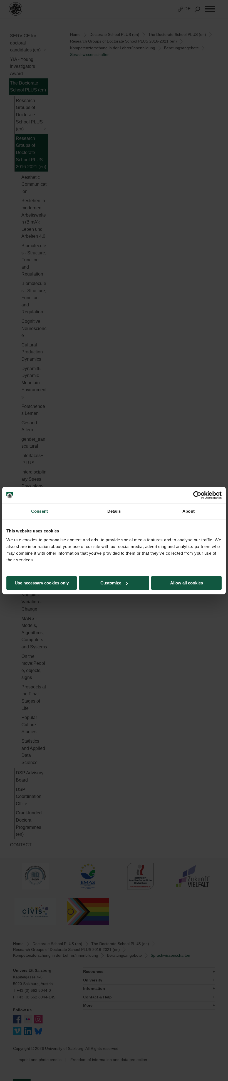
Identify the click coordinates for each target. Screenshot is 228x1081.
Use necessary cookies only (42, 583)
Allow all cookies (186, 583)
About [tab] (188, 511)
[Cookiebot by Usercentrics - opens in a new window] (197, 495)
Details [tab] (114, 511)
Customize (110, 583)
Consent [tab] (39, 511)
